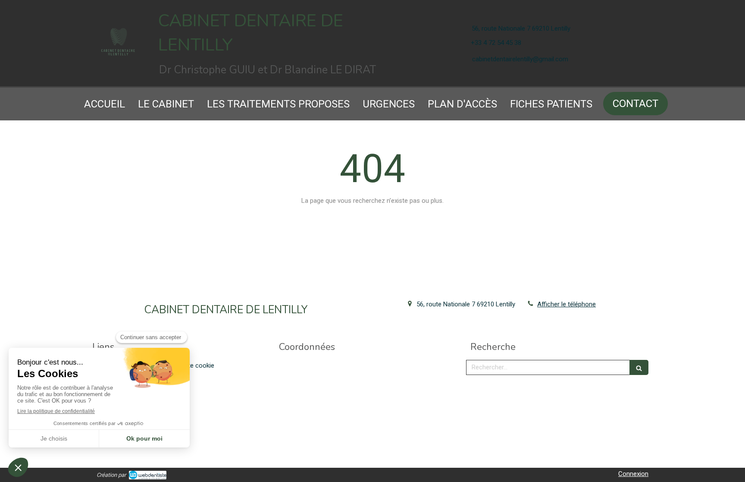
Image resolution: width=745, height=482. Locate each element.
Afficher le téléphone (566, 304)
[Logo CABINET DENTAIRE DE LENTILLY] (118, 55)
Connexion (633, 474)
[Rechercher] (638, 367)
